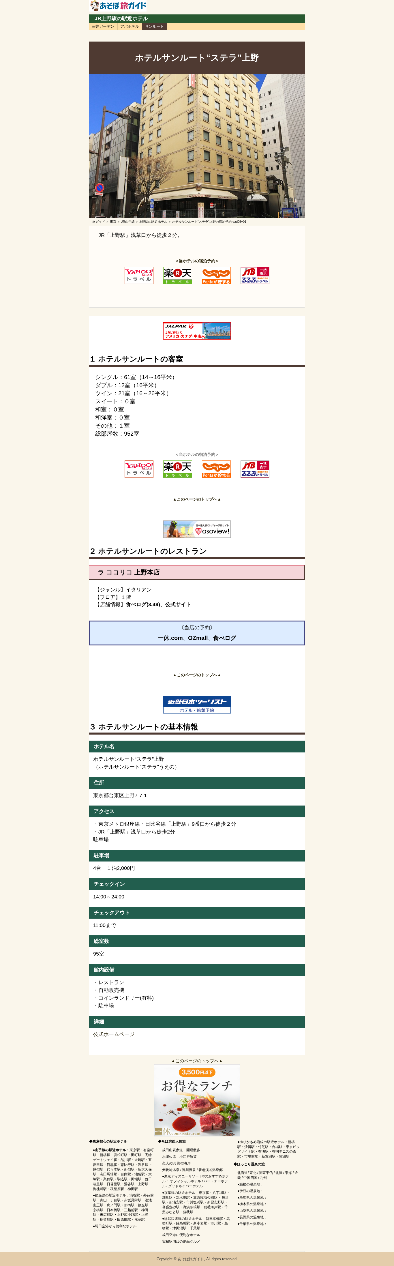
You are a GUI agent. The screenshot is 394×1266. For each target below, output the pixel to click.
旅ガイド (98, 221)
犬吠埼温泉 (170, 1170)
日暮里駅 (114, 1184)
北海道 (242, 1173)
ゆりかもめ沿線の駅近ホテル (261, 1142)
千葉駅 (195, 1228)
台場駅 (277, 1147)
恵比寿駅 (127, 1165)
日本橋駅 (114, 1210)
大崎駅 (139, 1160)
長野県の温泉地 (251, 1217)
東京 (113, 221)
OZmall (198, 638)
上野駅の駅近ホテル (153, 221)
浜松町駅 (120, 1155)
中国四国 (250, 1178)
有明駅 (263, 1151)
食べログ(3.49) (143, 604)
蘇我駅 (188, 1212)
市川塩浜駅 (195, 1202)
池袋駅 (139, 1174)
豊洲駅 (284, 1156)
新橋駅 (105, 1155)
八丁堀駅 (219, 1193)
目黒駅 (112, 1165)
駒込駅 (122, 1179)
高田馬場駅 (108, 1174)
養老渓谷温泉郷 (210, 1170)
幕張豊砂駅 (170, 1207)
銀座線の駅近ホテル (110, 1195)
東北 (252, 1173)
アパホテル (129, 26)
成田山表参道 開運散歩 (181, 1150)
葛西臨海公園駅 (205, 1198)
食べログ (224, 638)
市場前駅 (251, 1156)
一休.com (170, 638)
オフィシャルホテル (185, 1181)
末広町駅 (107, 1215)
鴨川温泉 (189, 1170)
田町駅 (136, 1155)
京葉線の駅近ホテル (179, 1193)
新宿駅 (129, 1169)
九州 (263, 1178)
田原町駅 (124, 1220)
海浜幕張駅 (191, 1207)
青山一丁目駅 (110, 1200)
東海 (288, 1173)
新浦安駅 (176, 1202)
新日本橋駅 (214, 1219)
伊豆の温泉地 (249, 1191)
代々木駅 (114, 1169)
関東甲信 (266, 1173)
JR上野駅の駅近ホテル (121, 18)
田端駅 (136, 1179)
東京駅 (135, 1150)
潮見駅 (167, 1198)
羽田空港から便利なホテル (115, 1226)
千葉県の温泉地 (251, 1224)
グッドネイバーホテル (185, 1186)
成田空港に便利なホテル (181, 1235)
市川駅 (216, 1223)
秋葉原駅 (117, 1189)
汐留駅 (249, 1147)
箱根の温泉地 (249, 1184)
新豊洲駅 (268, 1156)
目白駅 (126, 1174)
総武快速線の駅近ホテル (183, 1219)
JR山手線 (128, 221)
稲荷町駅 (107, 1220)
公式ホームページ (114, 1034)
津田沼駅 (179, 1228)
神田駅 (132, 1189)
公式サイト (178, 604)
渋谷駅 (143, 1165)
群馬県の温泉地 (251, 1198)
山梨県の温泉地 (251, 1211)
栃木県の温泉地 (251, 1204)
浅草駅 (139, 1220)
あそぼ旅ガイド (191, 1259)
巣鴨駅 (108, 1179)
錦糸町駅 (183, 1223)
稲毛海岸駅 (212, 1207)
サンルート (154, 26)
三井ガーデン (103, 26)
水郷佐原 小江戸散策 (179, 1157)
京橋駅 (98, 1210)
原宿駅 (98, 1169)
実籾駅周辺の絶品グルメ (181, 1241)
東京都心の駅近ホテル (110, 1141)
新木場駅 (183, 1198)
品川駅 (126, 1160)
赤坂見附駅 (132, 1200)
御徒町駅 (100, 1189)
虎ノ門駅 (114, 1205)
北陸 (278, 1173)
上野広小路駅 (127, 1215)
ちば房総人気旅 (174, 1141)
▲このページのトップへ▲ (197, 1060)
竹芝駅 (263, 1147)
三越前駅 (131, 1210)
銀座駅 (143, 1205)
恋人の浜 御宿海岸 (176, 1163)
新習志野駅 (215, 1202)
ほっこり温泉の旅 (251, 1164)
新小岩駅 (200, 1223)
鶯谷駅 (129, 1184)
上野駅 (143, 1184)
